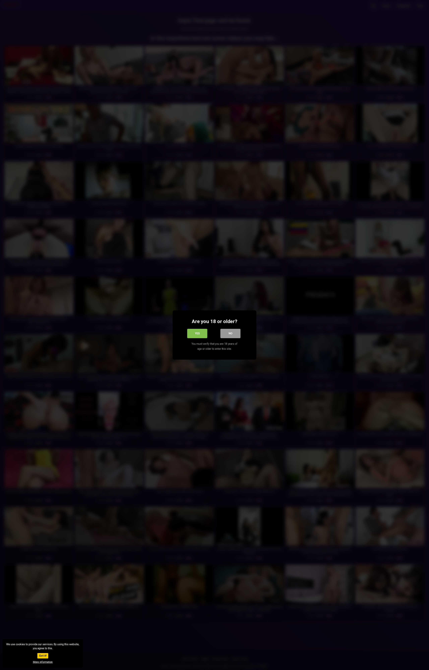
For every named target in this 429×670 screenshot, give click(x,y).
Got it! (43, 655)
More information (43, 662)
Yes (197, 333)
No (230, 333)
